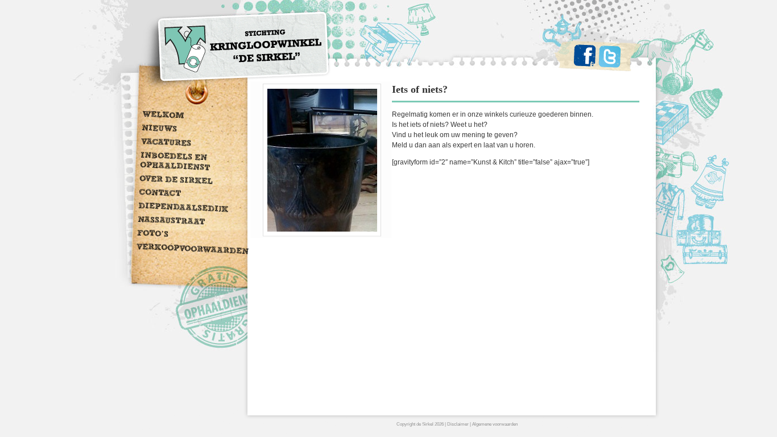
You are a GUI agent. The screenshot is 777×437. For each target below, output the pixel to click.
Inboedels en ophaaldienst (175, 162)
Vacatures (166, 143)
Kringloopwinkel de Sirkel (235, 50)
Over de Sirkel (176, 181)
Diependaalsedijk (183, 209)
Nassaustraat (171, 221)
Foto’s (153, 234)
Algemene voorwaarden (495, 424)
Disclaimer (458, 424)
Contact (160, 194)
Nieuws (159, 129)
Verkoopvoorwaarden (193, 250)
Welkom (163, 116)
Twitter (609, 56)
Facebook (584, 55)
